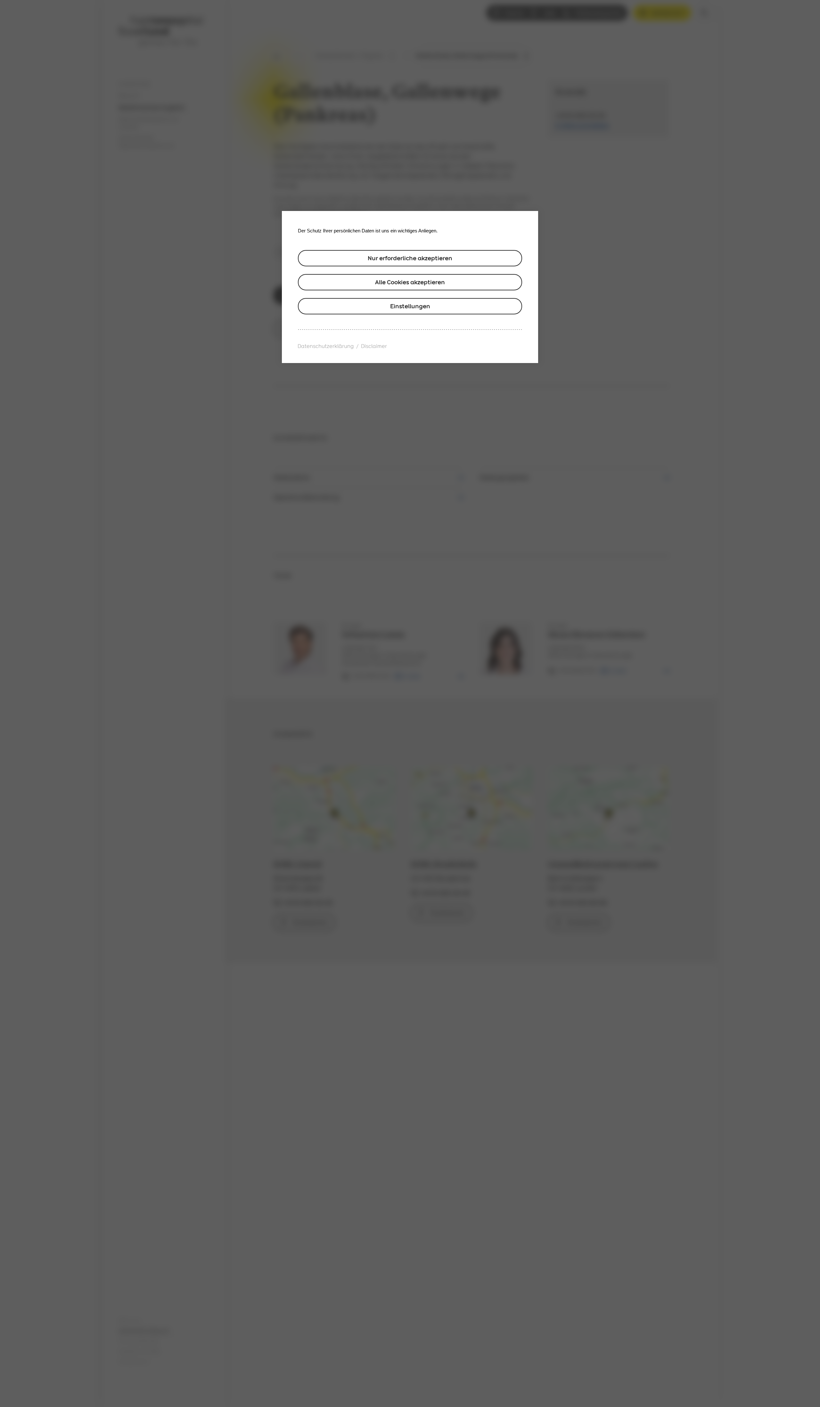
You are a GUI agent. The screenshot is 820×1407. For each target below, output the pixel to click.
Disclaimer (374, 346)
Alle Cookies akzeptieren (410, 282)
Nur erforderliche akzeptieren (410, 258)
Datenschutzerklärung (326, 346)
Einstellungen (410, 306)
